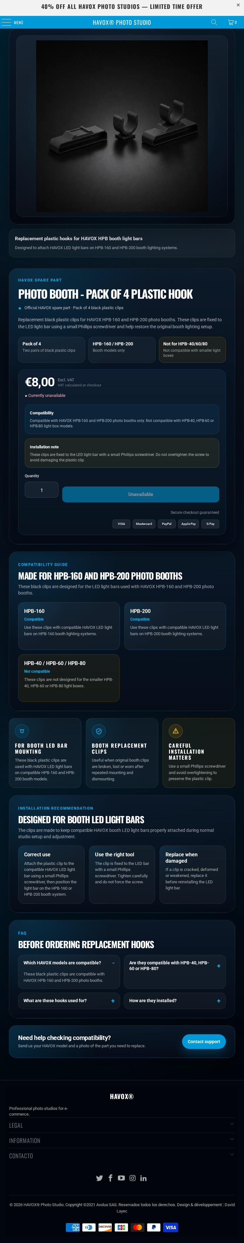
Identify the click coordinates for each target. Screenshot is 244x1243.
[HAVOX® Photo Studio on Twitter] (100, 1179)
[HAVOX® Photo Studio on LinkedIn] (144, 1179)
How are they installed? (153, 1000)
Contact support (204, 1041)
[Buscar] (214, 22)
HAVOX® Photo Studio (122, 22)
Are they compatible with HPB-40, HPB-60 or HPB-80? (169, 965)
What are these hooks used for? (55, 1000)
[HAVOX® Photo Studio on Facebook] (110, 1179)
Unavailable (140, 494)
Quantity (32, 476)
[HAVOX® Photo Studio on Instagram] (133, 1179)
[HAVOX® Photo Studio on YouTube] (121, 1179)
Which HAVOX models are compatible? (62, 962)
